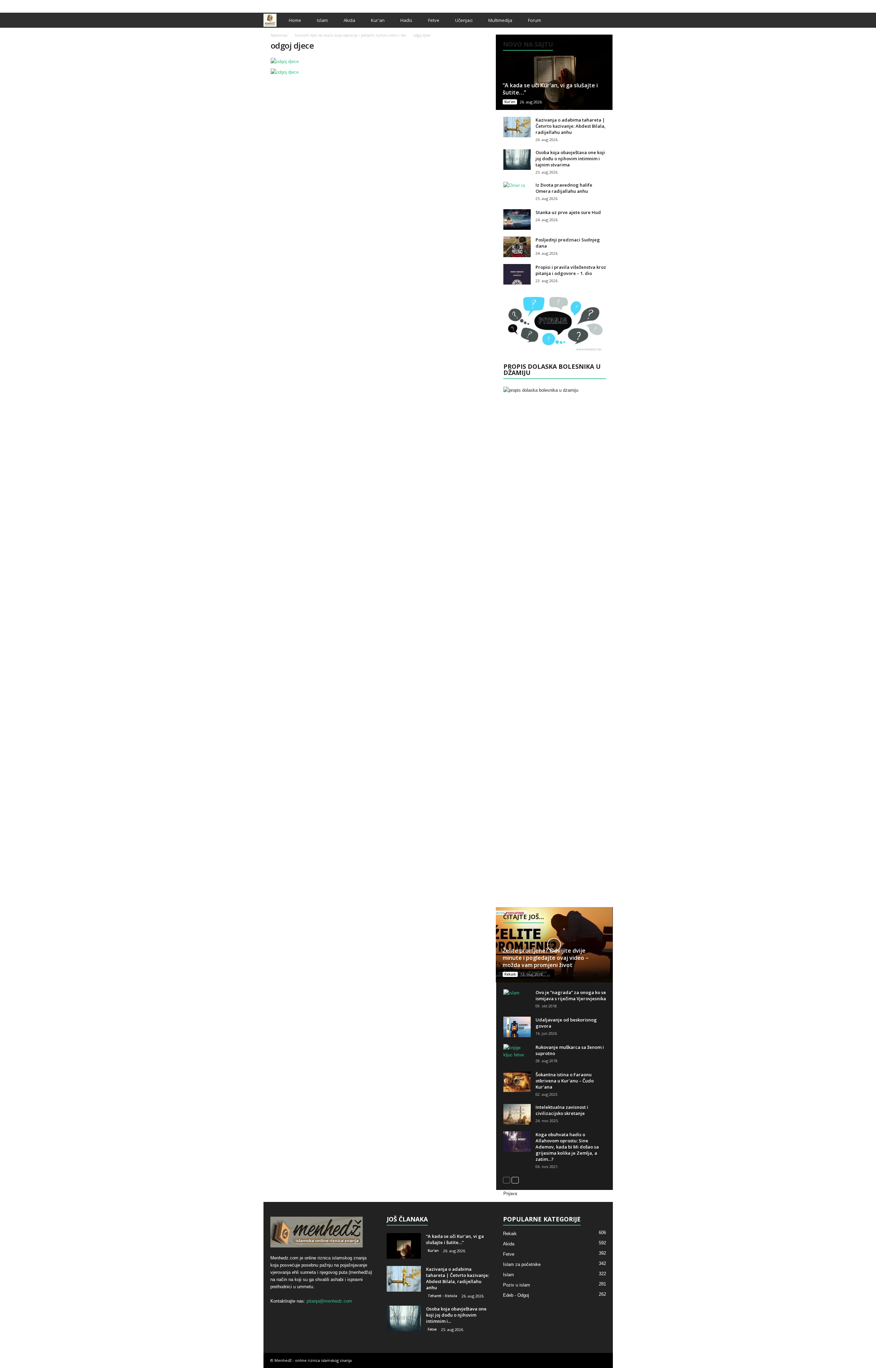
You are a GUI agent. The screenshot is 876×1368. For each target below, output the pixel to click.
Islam (322, 20)
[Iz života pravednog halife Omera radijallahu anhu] (517, 192)
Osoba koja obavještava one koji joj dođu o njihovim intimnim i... (456, 1315)
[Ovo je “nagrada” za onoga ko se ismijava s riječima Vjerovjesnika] (517, 999)
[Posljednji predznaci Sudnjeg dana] (517, 247)
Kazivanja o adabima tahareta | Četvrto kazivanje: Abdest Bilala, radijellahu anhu (571, 126)
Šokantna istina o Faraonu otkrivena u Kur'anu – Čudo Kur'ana (565, 1080)
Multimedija (500, 20)
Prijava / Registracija (287, 4)
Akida (349, 20)
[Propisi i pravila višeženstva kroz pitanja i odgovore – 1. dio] (517, 274)
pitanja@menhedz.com (329, 1301)
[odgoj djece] (380, 61)
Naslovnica (279, 35)
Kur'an (378, 20)
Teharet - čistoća (442, 1295)
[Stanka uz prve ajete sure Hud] (517, 219)
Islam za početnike (522, 1264)
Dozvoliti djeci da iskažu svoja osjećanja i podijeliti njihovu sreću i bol (350, 35)
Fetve (433, 20)
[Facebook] (586, 4)
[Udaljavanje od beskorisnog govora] (517, 1027)
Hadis (406, 20)
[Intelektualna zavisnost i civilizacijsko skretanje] (517, 1114)
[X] (597, 4)
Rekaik (510, 974)
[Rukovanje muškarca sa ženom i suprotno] (517, 1054)
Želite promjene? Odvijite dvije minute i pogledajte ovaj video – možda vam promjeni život (546, 958)
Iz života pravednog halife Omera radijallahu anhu (564, 188)
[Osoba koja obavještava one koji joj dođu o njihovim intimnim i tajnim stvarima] (517, 159)
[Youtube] (608, 4)
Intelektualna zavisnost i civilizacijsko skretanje (562, 1110)
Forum (534, 20)
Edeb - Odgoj (516, 1295)
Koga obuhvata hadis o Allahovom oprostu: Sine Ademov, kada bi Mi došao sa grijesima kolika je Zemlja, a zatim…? (567, 1146)
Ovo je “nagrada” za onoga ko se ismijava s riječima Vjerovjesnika (571, 995)
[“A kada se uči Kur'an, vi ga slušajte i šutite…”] (554, 72)
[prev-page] (506, 1179)
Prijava (510, 1193)
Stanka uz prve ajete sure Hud (568, 212)
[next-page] (515, 1179)
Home (295, 20)
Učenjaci (464, 20)
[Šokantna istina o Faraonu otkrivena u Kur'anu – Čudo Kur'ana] (517, 1081)
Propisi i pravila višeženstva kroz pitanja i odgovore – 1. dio (571, 270)
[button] (602, 20)
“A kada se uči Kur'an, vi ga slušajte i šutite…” (550, 88)
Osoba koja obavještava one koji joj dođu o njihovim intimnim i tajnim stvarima (570, 158)
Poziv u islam (516, 1285)
